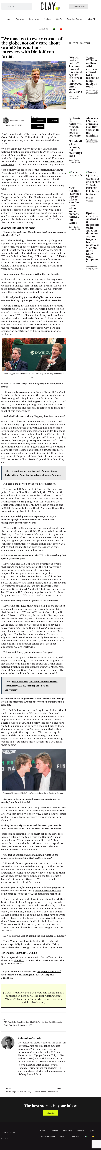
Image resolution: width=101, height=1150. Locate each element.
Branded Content (75, 19)
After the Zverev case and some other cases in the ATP (31, 892)
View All (91, 19)
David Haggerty (55, 1022)
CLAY (32, 1022)
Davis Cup (8, 1025)
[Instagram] (3, 1142)
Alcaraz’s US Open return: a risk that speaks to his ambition (92, 126)
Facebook (6, 977)
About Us (43, 29)
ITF (30, 1025)
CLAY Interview (41, 1022)
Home (8, 19)
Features (20, 19)
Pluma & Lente (34, 1074)
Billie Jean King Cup (20, 1022)
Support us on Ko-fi (49, 971)
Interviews (34, 19)
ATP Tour (7, 1022)
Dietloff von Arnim (20, 1025)
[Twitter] (9, 1142)
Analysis (48, 19)
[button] (38, 120)
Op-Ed (59, 19)
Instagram (28, 974)
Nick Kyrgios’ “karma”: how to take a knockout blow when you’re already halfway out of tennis (75, 205)
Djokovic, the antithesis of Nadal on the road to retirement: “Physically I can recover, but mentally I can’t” (75, 137)
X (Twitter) (42, 974)
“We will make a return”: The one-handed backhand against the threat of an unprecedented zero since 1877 (75, 75)
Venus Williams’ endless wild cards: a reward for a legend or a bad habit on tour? (92, 72)
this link (19, 960)
